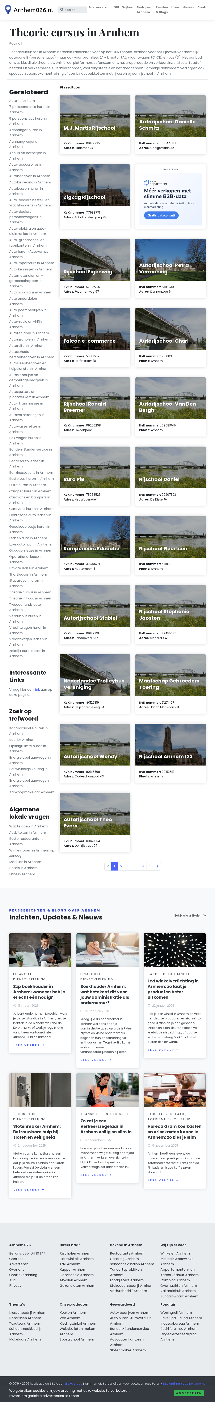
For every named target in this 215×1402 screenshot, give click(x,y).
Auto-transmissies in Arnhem (26, 406)
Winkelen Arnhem (175, 1253)
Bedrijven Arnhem (144, 9)
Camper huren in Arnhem (30, 491)
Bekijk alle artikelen (188, 915)
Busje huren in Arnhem (27, 485)
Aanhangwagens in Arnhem (25, 144)
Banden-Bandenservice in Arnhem (30, 452)
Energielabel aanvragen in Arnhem (30, 760)
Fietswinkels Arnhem (77, 1258)
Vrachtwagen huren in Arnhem (27, 630)
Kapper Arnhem (73, 1269)
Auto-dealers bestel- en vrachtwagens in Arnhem (30, 203)
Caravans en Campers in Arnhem (29, 500)
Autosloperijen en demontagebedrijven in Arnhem (28, 380)
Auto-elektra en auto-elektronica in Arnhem (27, 231)
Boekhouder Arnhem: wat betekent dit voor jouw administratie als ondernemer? (104, 994)
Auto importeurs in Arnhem (31, 263)
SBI (116, 7)
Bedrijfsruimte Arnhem (179, 1328)
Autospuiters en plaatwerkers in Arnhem (29, 394)
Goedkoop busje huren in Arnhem (29, 529)
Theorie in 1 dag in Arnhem (30, 598)
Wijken (127, 7)
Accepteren (189, 1393)
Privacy (15, 1285)
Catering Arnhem (124, 1258)
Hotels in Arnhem (23, 868)
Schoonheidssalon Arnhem (132, 1264)
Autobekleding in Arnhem (30, 182)
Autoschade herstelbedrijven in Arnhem (31, 354)
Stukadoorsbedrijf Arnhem (131, 1285)
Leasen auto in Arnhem (28, 538)
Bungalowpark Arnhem (179, 1296)
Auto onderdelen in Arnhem (25, 301)
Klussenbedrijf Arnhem (27, 1312)
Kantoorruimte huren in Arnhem (28, 731)
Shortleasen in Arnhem (28, 574)
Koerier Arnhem (22, 739)
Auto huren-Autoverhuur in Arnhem (31, 254)
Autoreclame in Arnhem (29, 333)
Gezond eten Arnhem (77, 1285)
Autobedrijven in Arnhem (29, 176)
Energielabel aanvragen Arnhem (29, 783)
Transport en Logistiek (104, 1114)
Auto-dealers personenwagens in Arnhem (25, 217)
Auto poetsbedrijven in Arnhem (27, 313)
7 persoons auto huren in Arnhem (29, 109)
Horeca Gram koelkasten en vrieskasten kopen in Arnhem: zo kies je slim (175, 1131)
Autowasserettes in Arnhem (25, 429)
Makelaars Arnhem (25, 1339)
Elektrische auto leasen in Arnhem (30, 518)
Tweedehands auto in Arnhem (27, 607)
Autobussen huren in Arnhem (26, 191)
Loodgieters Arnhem (127, 1280)
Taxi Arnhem (70, 1264)
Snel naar (96, 7)
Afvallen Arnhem (73, 1280)
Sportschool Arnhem (77, 1339)
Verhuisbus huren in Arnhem (25, 619)
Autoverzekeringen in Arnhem (26, 417)
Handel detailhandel (169, 974)
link (37, 689)
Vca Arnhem (70, 1318)
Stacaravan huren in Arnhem (26, 583)
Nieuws (188, 7)
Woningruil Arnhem (176, 1312)
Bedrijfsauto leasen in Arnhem (26, 464)
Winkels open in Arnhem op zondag (31, 853)
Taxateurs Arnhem (24, 1323)
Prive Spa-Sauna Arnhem (181, 1318)
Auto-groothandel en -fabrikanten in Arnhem (28, 243)
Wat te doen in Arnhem (28, 826)
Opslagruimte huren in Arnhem (27, 749)
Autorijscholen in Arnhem (30, 339)
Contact (204, 7)
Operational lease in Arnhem (25, 559)
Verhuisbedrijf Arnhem (128, 1290)
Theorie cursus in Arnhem (30, 592)
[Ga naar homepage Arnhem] (28, 9)
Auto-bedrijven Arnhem (129, 1312)
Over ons (16, 1269)
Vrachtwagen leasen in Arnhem (28, 642)
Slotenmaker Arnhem (128, 1350)
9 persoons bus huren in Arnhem (28, 121)
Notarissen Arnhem (25, 1318)
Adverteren (18, 1264)
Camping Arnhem (175, 1280)
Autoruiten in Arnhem (27, 345)
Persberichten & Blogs (167, 9)
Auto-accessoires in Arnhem (25, 167)
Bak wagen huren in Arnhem (25, 440)
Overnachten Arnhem (178, 1285)
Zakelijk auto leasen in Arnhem (27, 653)
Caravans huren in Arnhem (31, 508)
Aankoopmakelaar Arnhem (31, 792)
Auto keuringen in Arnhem (30, 269)
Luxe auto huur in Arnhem (30, 544)
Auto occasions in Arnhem (30, 292)
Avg (12, 1280)
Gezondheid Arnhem (77, 1275)
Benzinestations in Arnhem (31, 472)
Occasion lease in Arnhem (30, 550)
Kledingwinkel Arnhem (78, 1323)
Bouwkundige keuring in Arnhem (28, 772)
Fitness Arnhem (22, 874)
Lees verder (26, 1045)
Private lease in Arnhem (29, 568)
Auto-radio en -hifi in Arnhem (26, 324)
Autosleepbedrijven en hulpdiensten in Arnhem (29, 366)
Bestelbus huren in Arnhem (31, 478)
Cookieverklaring (23, 1275)
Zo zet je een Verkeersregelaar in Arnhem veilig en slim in (106, 1126)
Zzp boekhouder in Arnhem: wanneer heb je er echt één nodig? (39, 991)
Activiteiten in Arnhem (27, 832)
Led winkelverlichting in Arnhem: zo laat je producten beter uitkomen (173, 989)
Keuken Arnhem (73, 1312)
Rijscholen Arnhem (75, 1253)
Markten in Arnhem (25, 861)
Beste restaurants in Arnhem (26, 841)
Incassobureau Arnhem (179, 1323)
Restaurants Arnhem (127, 1253)
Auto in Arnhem (22, 100)
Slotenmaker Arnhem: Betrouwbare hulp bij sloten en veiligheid (37, 1131)
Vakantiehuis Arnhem (178, 1290)
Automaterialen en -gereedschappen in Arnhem (26, 281)
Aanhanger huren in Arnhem (25, 133)
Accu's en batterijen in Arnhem (27, 156)
